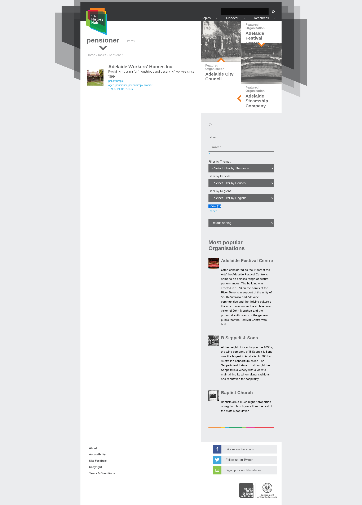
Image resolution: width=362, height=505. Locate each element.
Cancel (213, 211)
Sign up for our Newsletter (243, 470)
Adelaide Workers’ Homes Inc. (140, 66)
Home (91, 55)
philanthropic (116, 81)
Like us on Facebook (240, 449)
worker (148, 85)
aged (111, 85)
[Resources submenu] (275, 18)
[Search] (273, 11)
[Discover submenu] (244, 18)
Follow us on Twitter (239, 459)
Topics (102, 55)
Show (214, 206)
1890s (112, 89)
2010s (129, 89)
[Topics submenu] (216, 18)
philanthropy (135, 85)
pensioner (121, 85)
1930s (120, 89)
